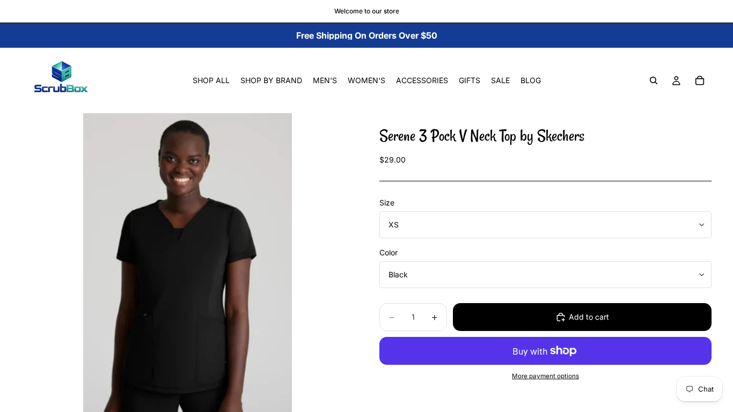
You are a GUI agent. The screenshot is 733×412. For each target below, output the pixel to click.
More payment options (545, 376)
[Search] (653, 80)
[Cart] (700, 80)
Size (386, 202)
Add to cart (589, 316)
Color (388, 252)
